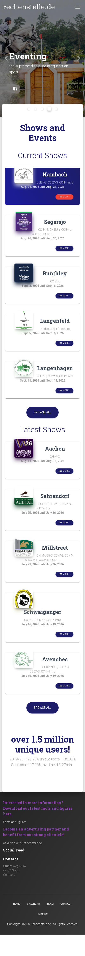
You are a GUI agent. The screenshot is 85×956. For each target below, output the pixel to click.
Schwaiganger (42, 611)
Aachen (55, 448)
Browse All (42, 412)
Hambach (54, 174)
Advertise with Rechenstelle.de (22, 843)
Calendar (33, 903)
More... (64, 196)
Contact (66, 903)
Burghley (55, 273)
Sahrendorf (55, 495)
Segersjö (55, 221)
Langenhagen (55, 368)
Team (50, 903)
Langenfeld (55, 320)
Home (16, 903)
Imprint (42, 914)
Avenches (55, 659)
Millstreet (55, 547)
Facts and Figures (14, 822)
